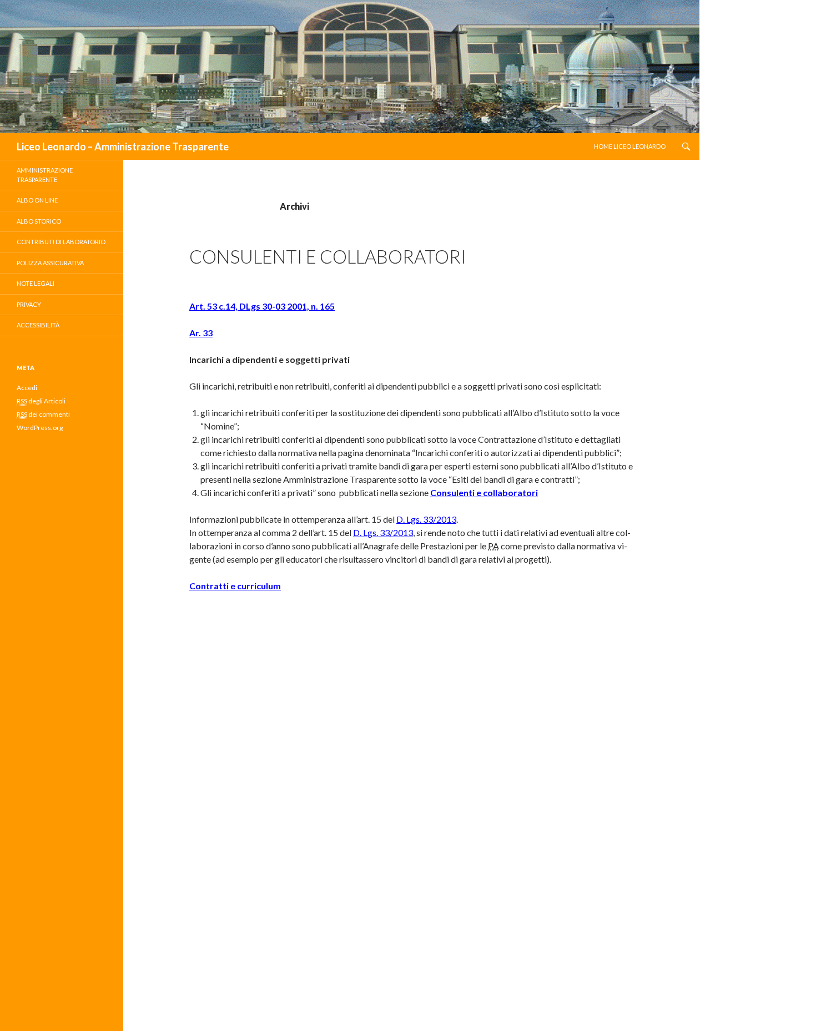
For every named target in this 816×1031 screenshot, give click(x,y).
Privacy (29, 304)
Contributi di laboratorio (61, 241)
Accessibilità (38, 324)
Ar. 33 (201, 332)
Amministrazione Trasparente (45, 174)
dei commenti (43, 414)
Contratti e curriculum (235, 585)
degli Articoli (41, 401)
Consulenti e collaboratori (327, 256)
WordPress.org (40, 427)
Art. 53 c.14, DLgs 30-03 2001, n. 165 (262, 306)
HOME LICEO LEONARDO (630, 146)
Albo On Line (37, 200)
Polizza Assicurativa (50, 262)
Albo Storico (39, 221)
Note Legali (35, 283)
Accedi (27, 387)
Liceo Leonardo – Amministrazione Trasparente (123, 146)
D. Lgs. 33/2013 (426, 519)
